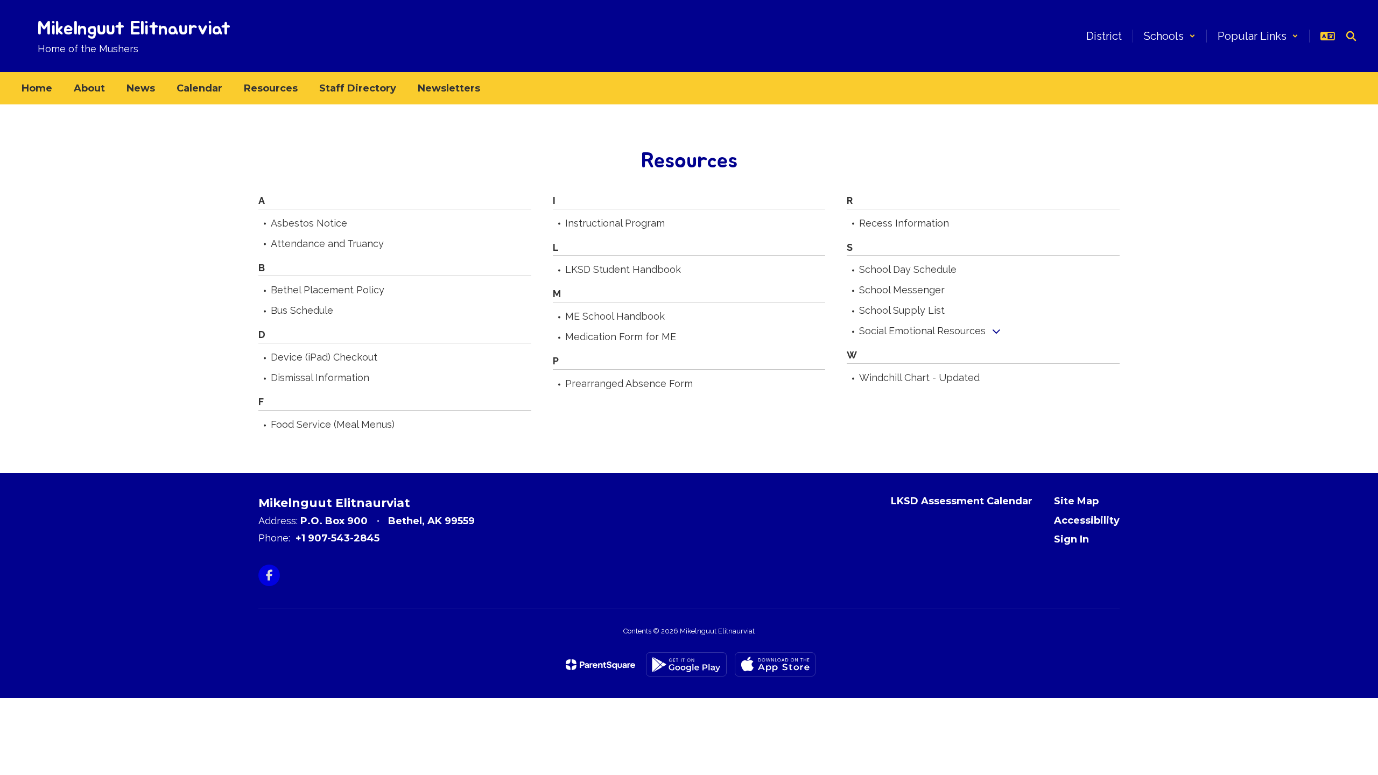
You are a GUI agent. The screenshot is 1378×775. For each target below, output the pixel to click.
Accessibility (1087, 520)
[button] (1170, 36)
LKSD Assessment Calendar (961, 501)
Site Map (1076, 501)
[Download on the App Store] (775, 664)
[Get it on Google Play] (686, 664)
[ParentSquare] (600, 665)
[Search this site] (1351, 36)
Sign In (1071, 539)
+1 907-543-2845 (337, 538)
